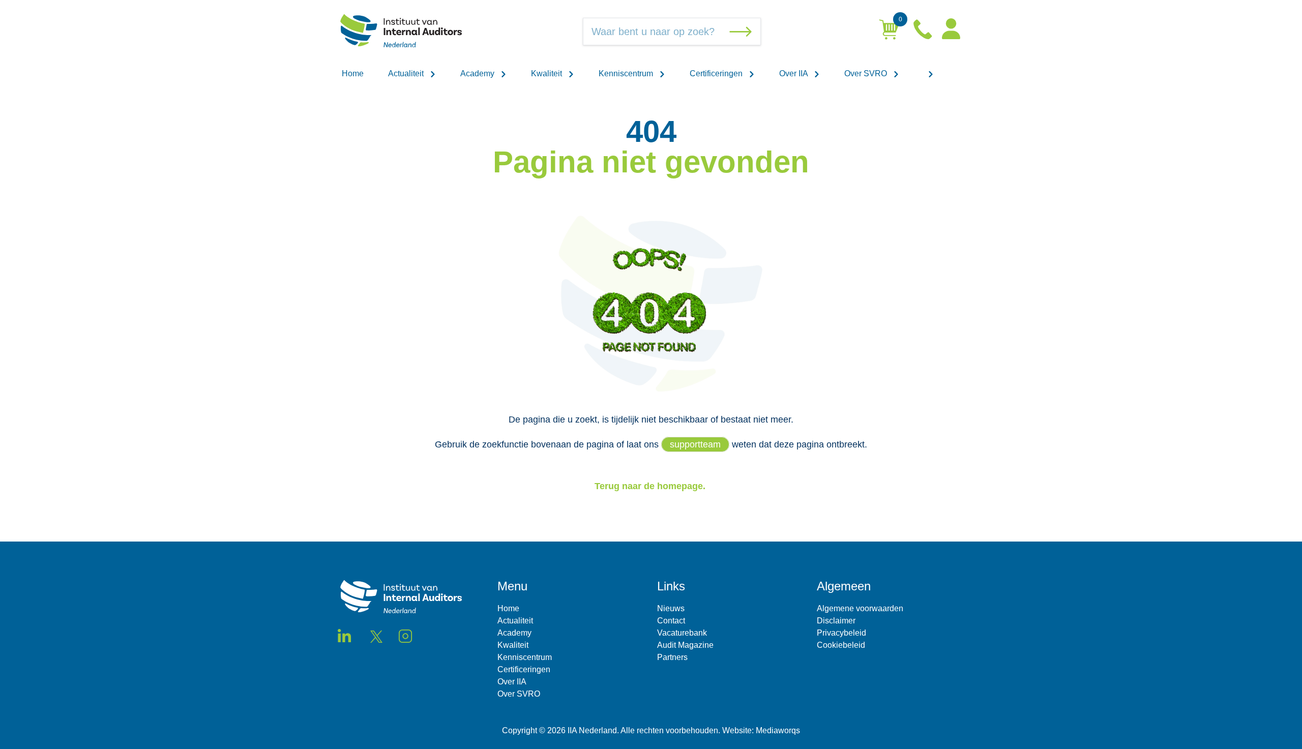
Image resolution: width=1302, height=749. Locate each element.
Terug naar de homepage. (651, 486)
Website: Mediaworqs (761, 730)
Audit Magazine (685, 645)
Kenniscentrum (627, 73)
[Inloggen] (951, 31)
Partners (672, 657)
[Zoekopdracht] (742, 31)
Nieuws (671, 608)
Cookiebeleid (841, 645)
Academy (478, 73)
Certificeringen (717, 73)
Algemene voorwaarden (860, 608)
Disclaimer (836, 620)
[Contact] (923, 31)
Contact (671, 620)
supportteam (695, 444)
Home (353, 73)
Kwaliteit (547, 73)
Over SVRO (866, 73)
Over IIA (794, 73)
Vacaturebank (682, 632)
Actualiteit (407, 73)
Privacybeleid (841, 632)
